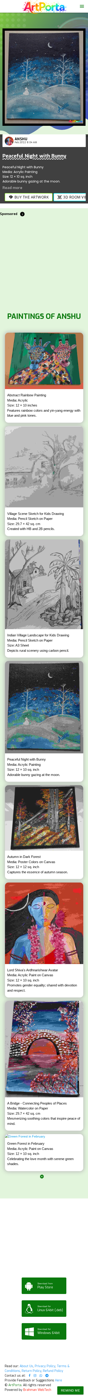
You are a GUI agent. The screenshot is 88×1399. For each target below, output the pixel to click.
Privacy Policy (45, 1366)
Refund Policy (53, 1371)
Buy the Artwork (29, 197)
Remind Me (70, 1390)
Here (58, 1380)
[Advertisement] (44, 263)
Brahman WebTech (37, 1390)
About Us (26, 1366)
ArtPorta (14, 1385)
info (22, 214)
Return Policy (31, 1371)
